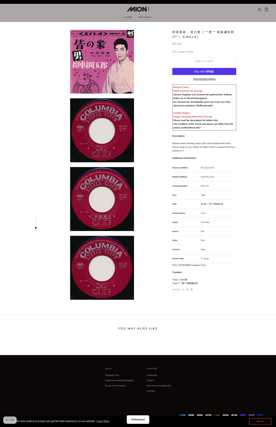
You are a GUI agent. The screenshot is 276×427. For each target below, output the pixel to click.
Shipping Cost (112, 375)
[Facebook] (183, 289)
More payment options (204, 78)
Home (128, 17)
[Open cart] (266, 9)
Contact (150, 390)
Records (145, 17)
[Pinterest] (192, 289)
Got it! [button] (260, 421)
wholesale (152, 375)
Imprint (150, 380)
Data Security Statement (159, 385)
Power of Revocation (115, 385)
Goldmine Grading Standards (119, 380)
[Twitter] (187, 289)
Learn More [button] (102, 421)
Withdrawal (138, 419)
